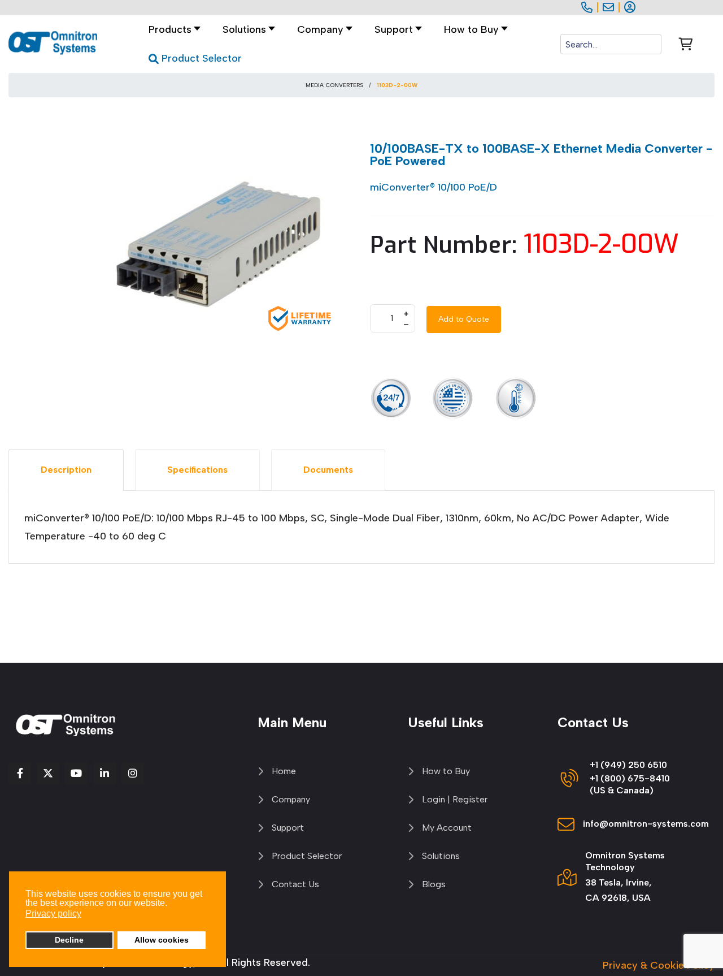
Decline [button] (69, 939)
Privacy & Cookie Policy (659, 965)
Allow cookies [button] (161, 939)
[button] (245, 29)
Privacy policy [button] (53, 913)
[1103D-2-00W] (220, 243)
